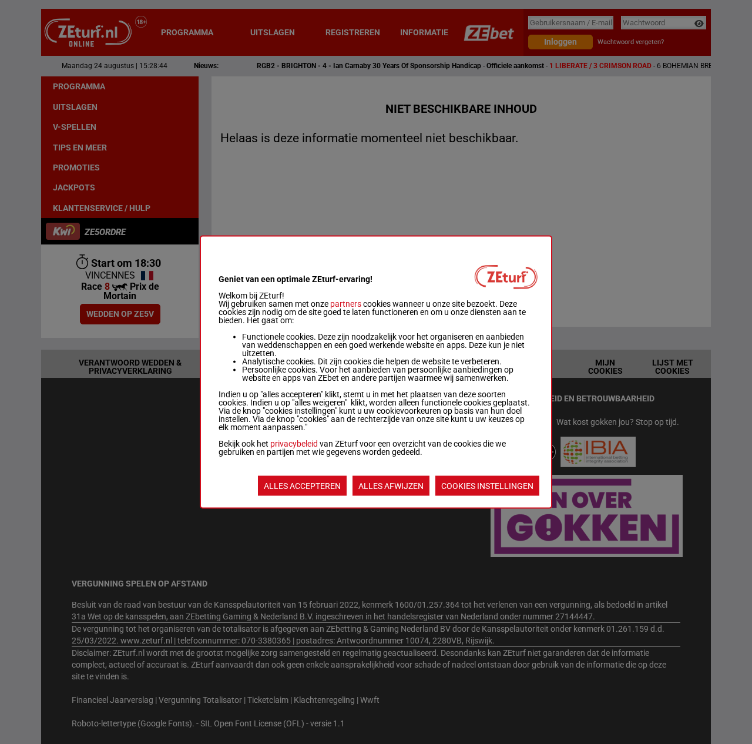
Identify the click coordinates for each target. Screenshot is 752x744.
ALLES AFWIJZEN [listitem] (391, 486)
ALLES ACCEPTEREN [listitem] (302, 486)
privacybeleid (294, 443)
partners (345, 304)
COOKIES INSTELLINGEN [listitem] (487, 486)
